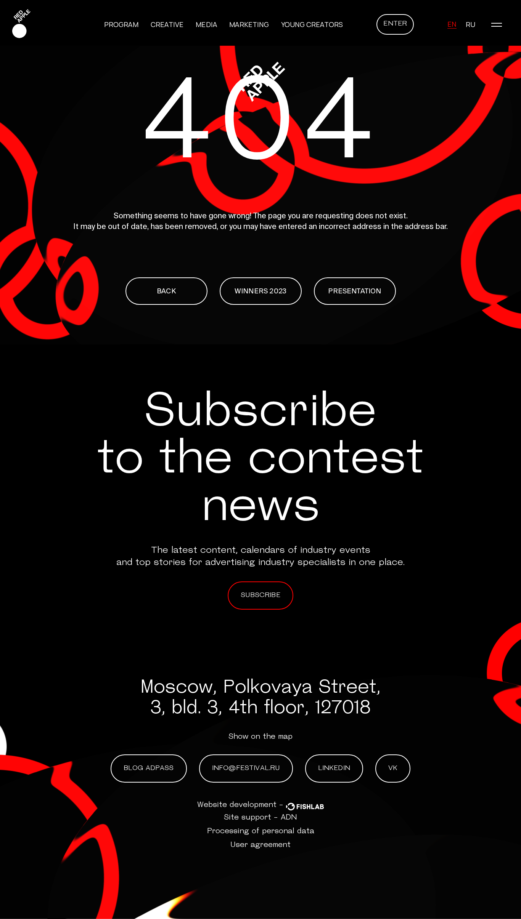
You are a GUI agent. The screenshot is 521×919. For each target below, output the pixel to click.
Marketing (249, 24)
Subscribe (260, 595)
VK (392, 768)
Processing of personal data (260, 831)
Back (166, 291)
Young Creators (312, 24)
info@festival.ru (246, 768)
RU (470, 24)
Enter (395, 24)
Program (121, 24)
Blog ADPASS (149, 768)
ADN (289, 817)
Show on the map (260, 737)
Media (206, 24)
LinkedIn (334, 768)
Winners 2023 (260, 291)
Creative (167, 24)
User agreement (260, 845)
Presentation (354, 291)
